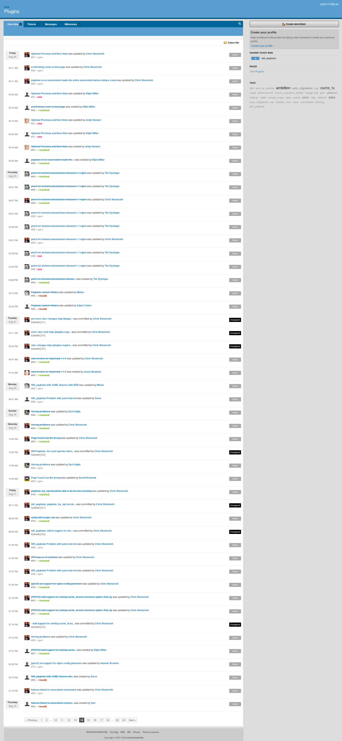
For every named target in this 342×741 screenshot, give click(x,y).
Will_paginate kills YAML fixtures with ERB (55, 385)
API (129, 731)
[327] (42, 507)
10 (55, 720)
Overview (11, 24)
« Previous (31, 720)
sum (288, 102)
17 (101, 720)
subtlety (279, 102)
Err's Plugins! (257, 71)
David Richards (87, 477)
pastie (297, 97)
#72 (33, 666)
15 (88, 720)
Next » (132, 720)
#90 (33, 83)
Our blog (114, 731)
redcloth (322, 97)
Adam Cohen (84, 305)
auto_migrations (302, 88)
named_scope (276, 97)
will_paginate (265, 58)
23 (124, 720)
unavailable (306, 102)
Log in (323, 3)
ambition (283, 87)
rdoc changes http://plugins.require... (51, 345)
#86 (33, 388)
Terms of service (151, 731)
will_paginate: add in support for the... (52, 530)
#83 (33, 481)
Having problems (40, 464)
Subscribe (233, 42)
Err (6, 7)
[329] (42, 348)
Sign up (334, 3)
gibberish (332, 93)
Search (240, 24)
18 (107, 720)
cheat (253, 93)
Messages (51, 24)
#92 (33, 70)
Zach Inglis (74, 411)
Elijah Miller (92, 93)
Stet (93, 703)
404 (252, 88)
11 (62, 720)
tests (296, 102)
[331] (42, 322)
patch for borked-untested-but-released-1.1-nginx (58, 212)
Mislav (80, 292)
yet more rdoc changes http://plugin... (52, 318)
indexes (254, 97)
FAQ (123, 731)
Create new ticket (295, 24)
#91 (33, 57)
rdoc (313, 97)
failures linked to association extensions (53, 689)
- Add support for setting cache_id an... (52, 623)
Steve (98, 398)
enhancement (265, 93)
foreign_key (311, 93)
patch (305, 97)
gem (322, 93)
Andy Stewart (93, 120)
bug (316, 88)
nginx (289, 97)
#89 (33, 216)
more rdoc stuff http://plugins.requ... (51, 332)
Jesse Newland (92, 371)
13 (75, 720)
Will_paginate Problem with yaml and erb (54, 398)
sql (272, 102)
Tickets (30, 24)
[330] (42, 335)
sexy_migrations (259, 102)
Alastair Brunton (109, 663)
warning (319, 102)
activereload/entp (96, 732)
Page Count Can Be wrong (46, 477)
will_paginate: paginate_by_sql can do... (53, 504)
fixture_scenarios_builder (289, 93)
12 (68, 720)
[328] (42, 454)
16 (94, 720)
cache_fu (327, 87)
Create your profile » (262, 45)
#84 (33, 467)
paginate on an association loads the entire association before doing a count (73, 80)
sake (332, 97)
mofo (263, 97)
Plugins (11, 11)
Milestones (69, 24)
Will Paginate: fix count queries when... (52, 451)
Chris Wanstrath (95, 53)
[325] (42, 626)
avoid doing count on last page (48, 67)
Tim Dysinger (112, 173)
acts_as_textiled (265, 88)
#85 (33, 693)
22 (117, 720)
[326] (42, 534)
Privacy (136, 731)
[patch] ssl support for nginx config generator (56, 663)
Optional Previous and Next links (49, 53)
